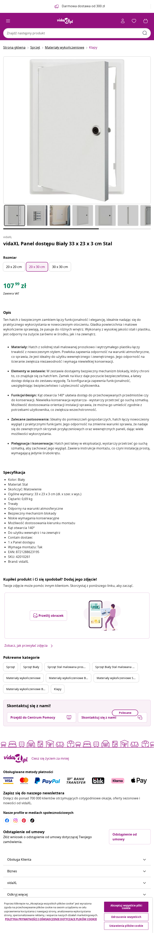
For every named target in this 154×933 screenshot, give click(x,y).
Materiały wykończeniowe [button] (23, 678)
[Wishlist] (134, 21)
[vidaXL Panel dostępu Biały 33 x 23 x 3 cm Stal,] (77, 130)
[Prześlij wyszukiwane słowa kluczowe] (145, 33)
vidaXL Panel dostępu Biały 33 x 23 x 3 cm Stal (57, 243)
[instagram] (15, 820)
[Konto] (123, 21)
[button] (77, 859)
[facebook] (7, 820)
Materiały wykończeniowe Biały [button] (69, 678)
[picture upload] (102, 615)
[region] (76, 915)
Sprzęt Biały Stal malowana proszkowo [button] (116, 667)
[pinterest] (24, 820)
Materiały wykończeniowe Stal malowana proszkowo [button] (118, 678)
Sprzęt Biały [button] (31, 667)
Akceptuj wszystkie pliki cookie (126, 907)
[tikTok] (32, 820)
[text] (14, 286)
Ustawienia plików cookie (126, 926)
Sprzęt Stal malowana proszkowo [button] (69, 667)
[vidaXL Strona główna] (65, 21)
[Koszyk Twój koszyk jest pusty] (145, 21)
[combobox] (77, 33)
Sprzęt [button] (10, 667)
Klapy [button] (57, 689)
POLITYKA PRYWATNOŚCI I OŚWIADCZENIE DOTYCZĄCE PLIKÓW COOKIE (51, 919)
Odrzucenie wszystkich (126, 917)
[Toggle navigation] (8, 21)
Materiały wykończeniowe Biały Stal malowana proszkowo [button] (27, 689)
